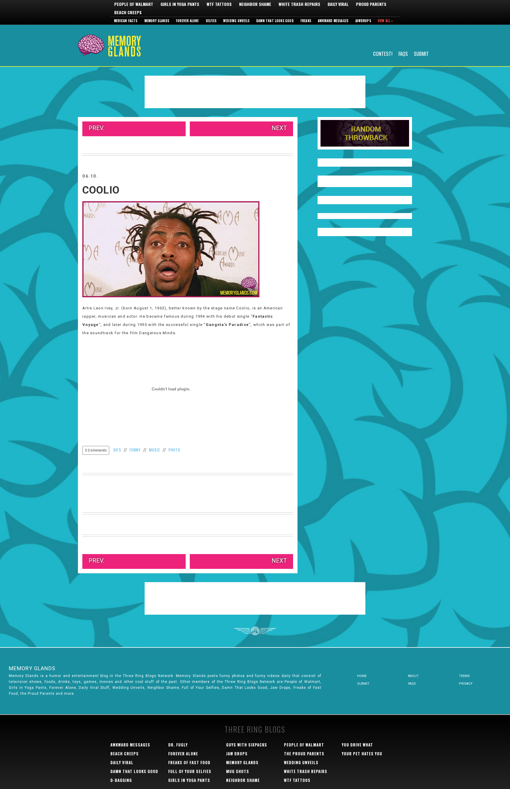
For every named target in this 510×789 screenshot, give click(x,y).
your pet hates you (362, 753)
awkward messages (130, 745)
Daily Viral (338, 4)
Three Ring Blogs (255, 729)
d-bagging (121, 780)
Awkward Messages (333, 20)
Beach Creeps (128, 12)
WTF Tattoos (219, 4)
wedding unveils (301, 762)
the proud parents (304, 753)
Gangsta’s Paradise (227, 324)
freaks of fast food (189, 762)
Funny (135, 450)
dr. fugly (178, 745)
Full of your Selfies (189, 771)
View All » (385, 20)
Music (154, 450)
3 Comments (96, 450)
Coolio (101, 190)
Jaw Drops (237, 753)
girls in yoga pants (189, 780)
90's (117, 450)
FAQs (403, 53)
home (362, 676)
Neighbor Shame (255, 4)
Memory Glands (156, 20)
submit (363, 684)
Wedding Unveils (236, 20)
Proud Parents (371, 4)
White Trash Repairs (299, 4)
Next (279, 128)
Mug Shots (237, 771)
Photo (174, 450)
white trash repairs (305, 771)
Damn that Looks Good (275, 20)
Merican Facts (126, 20)
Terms (464, 676)
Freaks (305, 20)
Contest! (383, 53)
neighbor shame (243, 780)
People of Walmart (133, 4)
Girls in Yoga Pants (180, 4)
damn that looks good (134, 771)
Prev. (96, 128)
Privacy (466, 684)
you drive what (357, 745)
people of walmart (304, 745)
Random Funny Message (365, 133)
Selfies (211, 20)
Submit (421, 53)
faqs (412, 684)
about (413, 676)
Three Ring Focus (255, 630)
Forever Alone (187, 20)
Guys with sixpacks (246, 745)
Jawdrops (363, 20)
